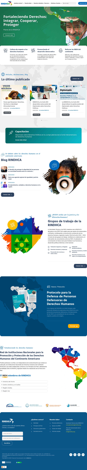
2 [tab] (43, 120)
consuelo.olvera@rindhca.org (73, 425)
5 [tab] (47, 120)
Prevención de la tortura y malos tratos (57, 252)
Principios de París (37, 426)
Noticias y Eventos (55, 3)
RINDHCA (29, 458)
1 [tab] (41, 120)
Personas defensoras (57, 423)
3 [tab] (44, 120)
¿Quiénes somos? (18, 3)
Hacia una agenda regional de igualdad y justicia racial (23, 178)
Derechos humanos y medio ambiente (79, 251)
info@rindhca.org (70, 432)
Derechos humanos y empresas (59, 249)
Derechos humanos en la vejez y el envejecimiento (79, 255)
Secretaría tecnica (37, 431)
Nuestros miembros (39, 3)
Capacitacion (22, 132)
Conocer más (76, 79)
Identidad (35, 423)
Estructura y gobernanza (39, 429)
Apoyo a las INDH (56, 426)
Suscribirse (7, 443)
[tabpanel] (17, 102)
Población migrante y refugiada (59, 247)
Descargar (73, 326)
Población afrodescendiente (77, 247)
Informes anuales (56, 431)
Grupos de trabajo (56, 429)
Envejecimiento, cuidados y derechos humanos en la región (24, 186)
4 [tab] (45, 120)
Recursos (46, 3)
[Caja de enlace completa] (17, 102)
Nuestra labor (28, 3)
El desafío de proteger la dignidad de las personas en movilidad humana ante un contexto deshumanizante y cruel (23, 170)
